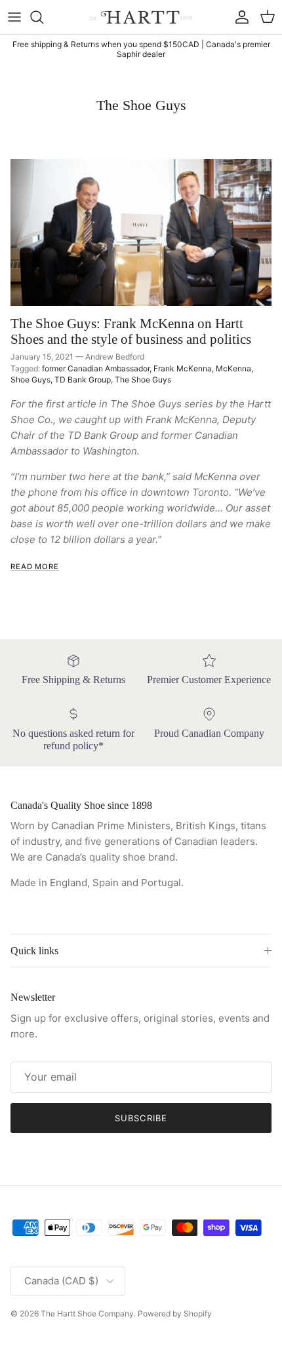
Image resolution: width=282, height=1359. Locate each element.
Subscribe (141, 1118)
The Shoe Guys (143, 379)
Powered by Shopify (175, 1313)
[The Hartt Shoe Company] (141, 17)
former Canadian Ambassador (96, 368)
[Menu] (14, 17)
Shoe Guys (30, 379)
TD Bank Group (82, 379)
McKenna (233, 368)
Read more (34, 566)
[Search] (43, 17)
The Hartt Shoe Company (87, 1313)
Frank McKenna (182, 368)
